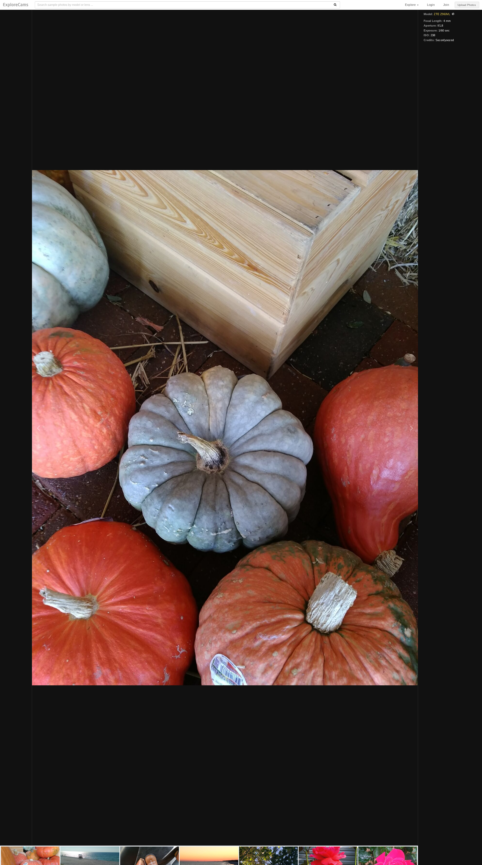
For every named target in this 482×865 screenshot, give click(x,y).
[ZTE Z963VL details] (452, 14)
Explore (411, 4)
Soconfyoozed (444, 40)
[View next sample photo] (411, 428)
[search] (335, 4)
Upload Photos (467, 4)
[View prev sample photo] (39, 428)
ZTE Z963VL (442, 14)
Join (446, 4)
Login (431, 4)
